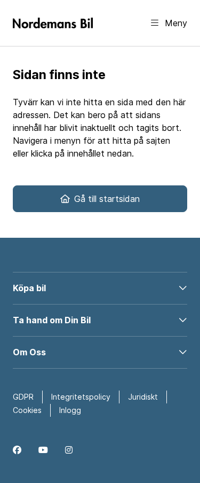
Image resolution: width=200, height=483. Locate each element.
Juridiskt (143, 396)
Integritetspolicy (80, 396)
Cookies (27, 410)
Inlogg (70, 410)
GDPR (23, 396)
